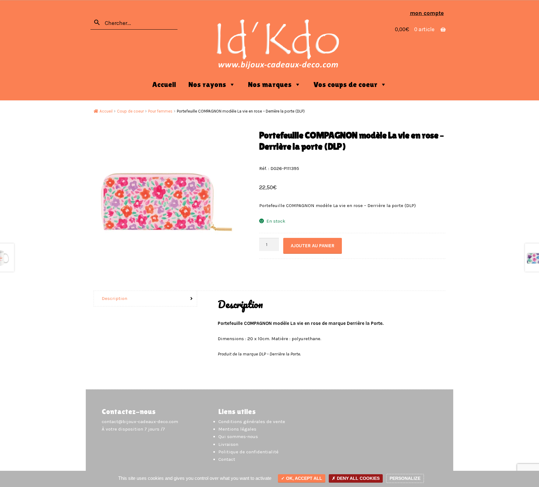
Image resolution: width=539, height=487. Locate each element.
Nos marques (270, 84)
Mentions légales (237, 429)
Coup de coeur (130, 111)
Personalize (405, 478)
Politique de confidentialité (248, 452)
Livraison (228, 444)
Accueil (164, 84)
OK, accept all (303, 478)
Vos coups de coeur (345, 84)
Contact (226, 459)
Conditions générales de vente (251, 421)
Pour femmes (160, 111)
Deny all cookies (358, 478)
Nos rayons (207, 84)
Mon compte (427, 13)
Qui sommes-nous (238, 436)
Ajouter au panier (312, 245)
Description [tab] (114, 298)
